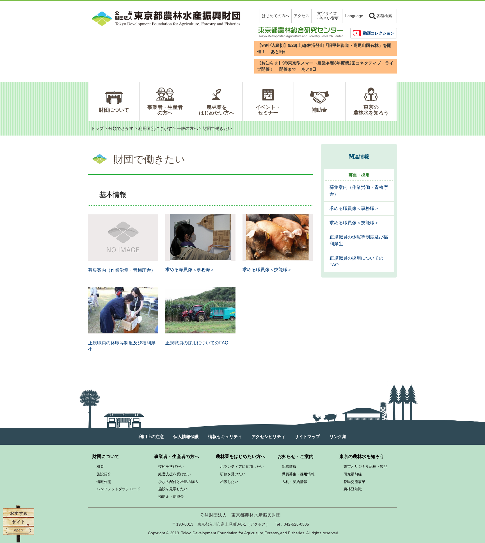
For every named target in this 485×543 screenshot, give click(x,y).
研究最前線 (353, 474)
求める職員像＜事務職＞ (190, 269)
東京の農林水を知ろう (371, 110)
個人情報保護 (186, 436)
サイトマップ (307, 436)
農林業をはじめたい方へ (216, 110)
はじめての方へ (275, 15)
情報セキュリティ (225, 436)
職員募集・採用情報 (298, 474)
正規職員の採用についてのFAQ (196, 342)
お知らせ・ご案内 (296, 456)
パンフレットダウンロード (118, 489)
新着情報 (289, 466)
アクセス (301, 15)
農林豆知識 (353, 489)
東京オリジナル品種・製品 (365, 466)
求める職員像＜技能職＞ (267, 269)
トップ (97, 128)
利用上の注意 (151, 436)
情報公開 (104, 482)
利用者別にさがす (155, 128)
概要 (100, 466)
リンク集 (338, 436)
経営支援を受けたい (174, 474)
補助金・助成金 (171, 496)
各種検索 (384, 15)
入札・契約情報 (294, 482)
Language (354, 15)
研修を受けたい (233, 474)
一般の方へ (187, 128)
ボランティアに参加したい (242, 466)
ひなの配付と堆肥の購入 (178, 482)
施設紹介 (104, 474)
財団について (114, 110)
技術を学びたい (171, 466)
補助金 (319, 110)
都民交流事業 (354, 482)
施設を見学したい (172, 489)
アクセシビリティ (268, 436)
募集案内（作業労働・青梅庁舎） (121, 270)
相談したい (229, 482)
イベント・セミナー (268, 110)
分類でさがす (121, 128)
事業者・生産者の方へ (165, 110)
